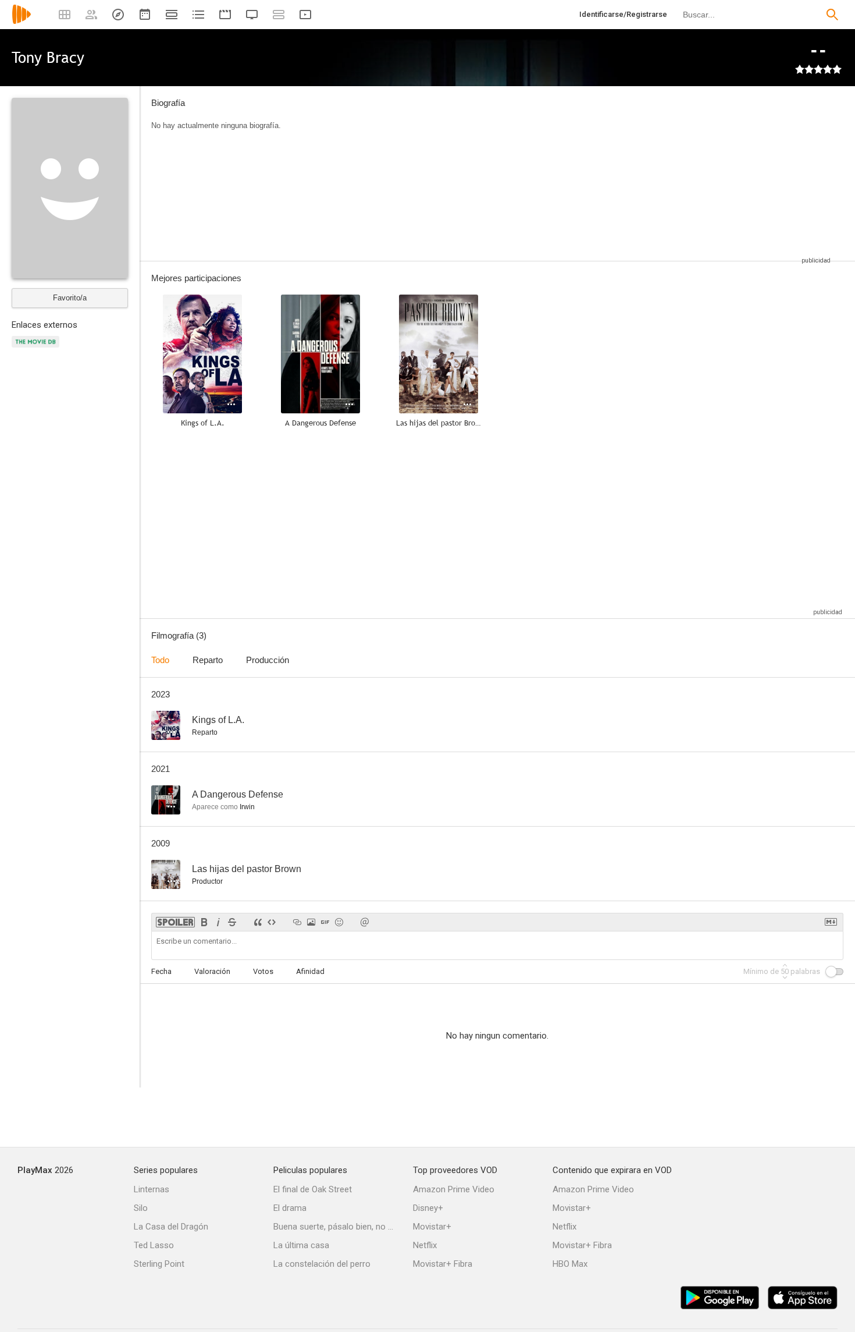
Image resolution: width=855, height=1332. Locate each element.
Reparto (208, 660)
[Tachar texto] (232, 922)
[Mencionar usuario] (365, 922)
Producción (267, 660)
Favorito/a (70, 297)
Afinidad (310, 971)
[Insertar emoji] (339, 922)
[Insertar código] (272, 922)
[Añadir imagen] (311, 922)
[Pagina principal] (21, 21)
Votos (263, 971)
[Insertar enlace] (297, 922)
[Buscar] (832, 14)
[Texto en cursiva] (218, 922)
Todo (160, 660)
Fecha (161, 971)
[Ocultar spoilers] (175, 922)
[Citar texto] (258, 922)
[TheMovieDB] (37, 348)
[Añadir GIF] (325, 922)
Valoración (212, 971)
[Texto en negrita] (204, 922)
